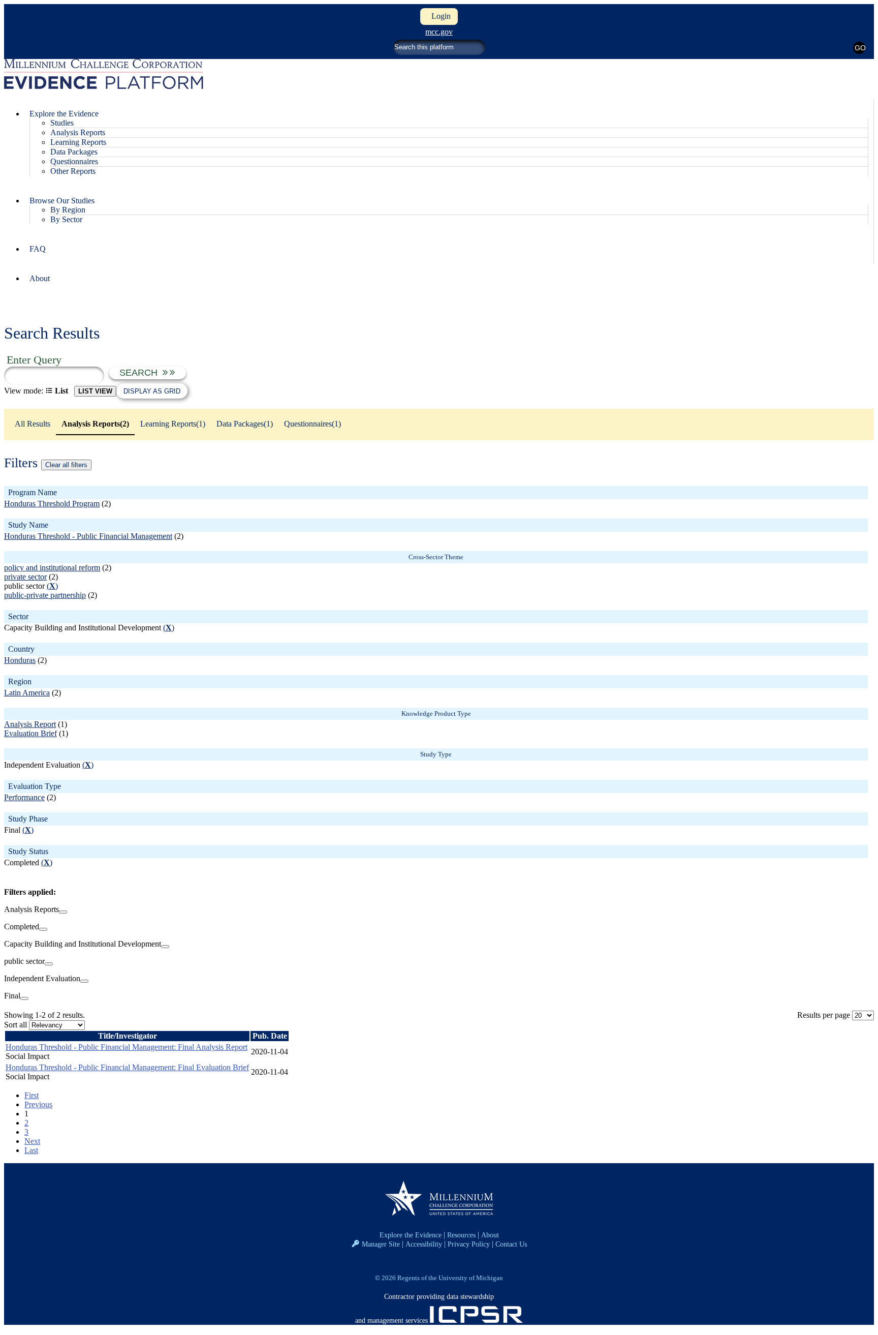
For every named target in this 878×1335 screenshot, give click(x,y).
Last (31, 1150)
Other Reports (73, 171)
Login (439, 16)
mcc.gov (439, 31)
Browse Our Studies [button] (62, 200)
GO (860, 48)
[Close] (63, 912)
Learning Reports (78, 142)
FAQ (37, 249)
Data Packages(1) (244, 423)
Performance (24, 797)
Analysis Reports (77, 132)
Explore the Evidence (411, 1235)
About (39, 278)
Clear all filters (66, 465)
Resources (461, 1235)
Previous (38, 1104)
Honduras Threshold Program (52, 503)
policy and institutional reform (52, 567)
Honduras (20, 660)
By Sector (66, 219)
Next (32, 1141)
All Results (32, 423)
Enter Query (34, 359)
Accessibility (423, 1244)
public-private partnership (45, 595)
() (52, 586)
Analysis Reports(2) (95, 423)
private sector (25, 576)
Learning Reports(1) (172, 423)
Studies (62, 122)
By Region (67, 209)
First (31, 1095)
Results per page (823, 1015)
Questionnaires (74, 161)
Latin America (27, 692)
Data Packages (74, 151)
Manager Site (381, 1244)
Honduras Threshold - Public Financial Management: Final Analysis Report (126, 1047)
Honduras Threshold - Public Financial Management (88, 536)
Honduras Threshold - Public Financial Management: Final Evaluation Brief (127, 1067)
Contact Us (511, 1244)
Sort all (15, 1024)
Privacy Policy (469, 1244)
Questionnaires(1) (312, 423)
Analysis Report (30, 724)
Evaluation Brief (30, 733)
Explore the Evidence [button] (64, 113)
